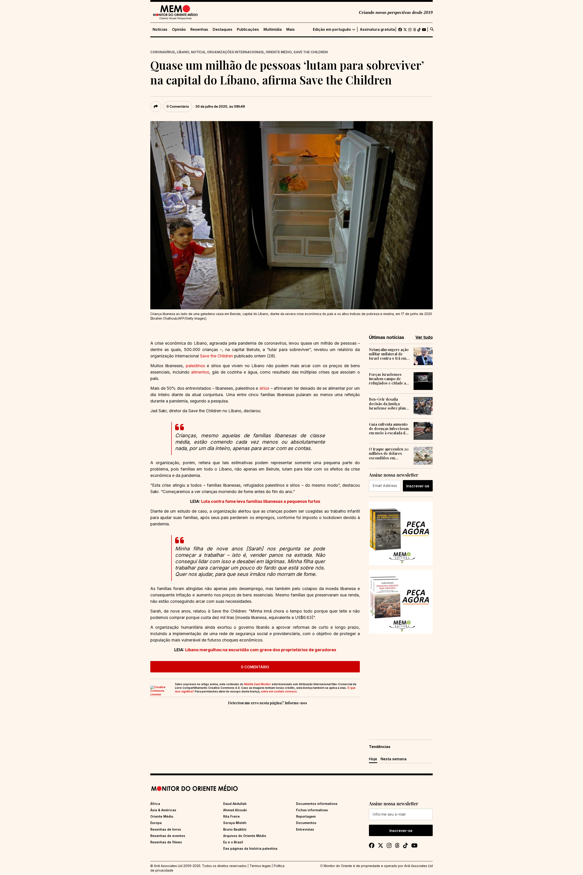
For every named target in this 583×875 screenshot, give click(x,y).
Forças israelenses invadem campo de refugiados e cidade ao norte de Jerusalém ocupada (388, 378)
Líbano (183, 52)
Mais (290, 29)
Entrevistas (305, 829)
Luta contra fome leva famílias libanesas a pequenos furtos (260, 501)
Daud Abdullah (235, 804)
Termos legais (260, 866)
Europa (156, 823)
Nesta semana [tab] (394, 759)
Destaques (222, 29)
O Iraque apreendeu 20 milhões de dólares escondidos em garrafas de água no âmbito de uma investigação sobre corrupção (389, 453)
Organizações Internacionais (235, 52)
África (155, 804)
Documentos (306, 823)
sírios (264, 388)
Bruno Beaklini (234, 829)
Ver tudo (424, 337)
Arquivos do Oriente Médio (244, 836)
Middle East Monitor (257, 684)
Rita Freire (231, 816)
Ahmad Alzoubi (235, 810)
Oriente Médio (279, 52)
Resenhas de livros (165, 829)
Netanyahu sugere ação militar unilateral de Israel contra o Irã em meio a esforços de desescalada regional (389, 354)
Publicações (248, 29)
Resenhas (199, 29)
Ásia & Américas (163, 810)
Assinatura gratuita (377, 29)
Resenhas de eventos (167, 836)
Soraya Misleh (234, 823)
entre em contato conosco (279, 691)
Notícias (160, 29)
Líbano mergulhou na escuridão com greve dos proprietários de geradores (260, 649)
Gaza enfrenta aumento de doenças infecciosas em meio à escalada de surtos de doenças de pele (389, 428)
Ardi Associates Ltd (418, 866)
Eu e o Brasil (233, 842)
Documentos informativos (317, 804)
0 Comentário (177, 106)
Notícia (198, 52)
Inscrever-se (417, 486)
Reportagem (306, 816)
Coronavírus (162, 52)
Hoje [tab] (373, 759)
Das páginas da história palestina (250, 848)
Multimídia (272, 29)
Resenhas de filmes (166, 842)
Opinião (179, 29)
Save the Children (311, 52)
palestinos (195, 365)
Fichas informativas (312, 810)
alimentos (199, 372)
